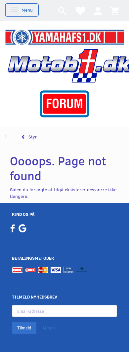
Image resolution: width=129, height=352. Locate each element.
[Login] (98, 10)
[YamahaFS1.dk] (64, 37)
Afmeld (49, 328)
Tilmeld (24, 328)
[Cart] (115, 10)
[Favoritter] (80, 10)
